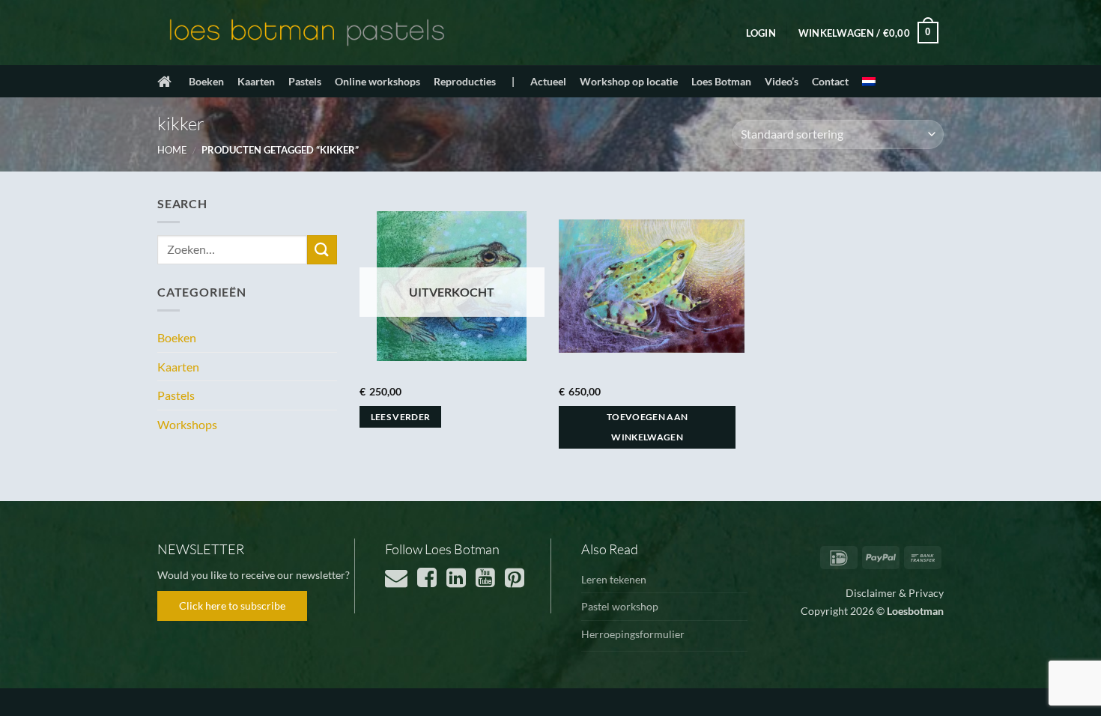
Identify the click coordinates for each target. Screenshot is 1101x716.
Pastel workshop (619, 606)
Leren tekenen (613, 579)
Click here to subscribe (232, 605)
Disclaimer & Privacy (895, 592)
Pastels (304, 81)
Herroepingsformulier (633, 634)
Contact (830, 81)
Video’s (781, 81)
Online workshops (377, 81)
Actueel (548, 81)
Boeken (206, 81)
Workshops (187, 424)
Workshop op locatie (629, 81)
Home (172, 150)
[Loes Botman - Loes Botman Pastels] (307, 33)
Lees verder (401, 417)
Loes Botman (721, 81)
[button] (761, 32)
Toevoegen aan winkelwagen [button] (647, 427)
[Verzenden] (322, 249)
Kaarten (256, 81)
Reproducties (465, 81)
